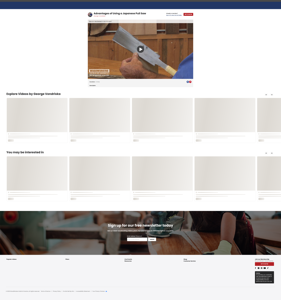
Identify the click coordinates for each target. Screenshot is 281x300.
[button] (174, 14)
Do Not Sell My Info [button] (68, 291)
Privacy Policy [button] (57, 291)
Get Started (98, 21)
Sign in (91, 21)
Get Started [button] (264, 264)
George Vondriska (99, 16)
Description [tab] (93, 85)
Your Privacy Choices (98, 291)
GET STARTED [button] (188, 14)
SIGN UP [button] (152, 239)
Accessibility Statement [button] (83, 291)
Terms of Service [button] (45, 291)
